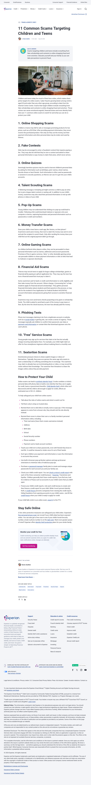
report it (50, 500)
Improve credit (71, 630)
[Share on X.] (22, 599)
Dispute (62, 586)
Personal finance (55, 648)
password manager (36, 466)
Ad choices (59, 680)
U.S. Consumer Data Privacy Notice (40, 680)
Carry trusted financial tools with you (18, 667)
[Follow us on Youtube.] (85, 670)
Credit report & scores (57, 620)
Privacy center (24, 680)
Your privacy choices (14, 673)
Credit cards (54, 630)
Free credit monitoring (74, 620)
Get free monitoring (28, 546)
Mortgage (53, 641)
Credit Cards (42, 9)
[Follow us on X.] (77, 670)
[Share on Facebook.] (19, 599)
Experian (56, 475)
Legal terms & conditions (11, 680)
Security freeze (54, 586)
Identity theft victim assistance (37, 634)
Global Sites (84, 2)
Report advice (22, 590)
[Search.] (85, 9)
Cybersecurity (22, 586)
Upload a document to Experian (37, 644)
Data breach (31, 586)
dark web (50, 520)
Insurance (59, 9)
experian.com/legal (13, 690)
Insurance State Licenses (12, 770)
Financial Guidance (72, 2)
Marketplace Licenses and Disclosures (16, 766)
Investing (53, 644)
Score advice (31, 590)
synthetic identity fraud (44, 381)
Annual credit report (73, 641)
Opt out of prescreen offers (36, 641)
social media (29, 320)
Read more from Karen (25, 577)
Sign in (79, 9)
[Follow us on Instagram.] (81, 670)
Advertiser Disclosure (78, 14)
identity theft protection (44, 522)
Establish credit (72, 634)
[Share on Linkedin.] (25, 599)
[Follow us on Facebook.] (72, 670)
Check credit (71, 627)
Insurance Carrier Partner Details (14, 773)
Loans (51, 9)
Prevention (46, 586)
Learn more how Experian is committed (51, 667)
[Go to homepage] (19, 22)
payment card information (27, 324)
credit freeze (30, 491)
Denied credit (32, 630)
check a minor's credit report (59, 472)
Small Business (17, 2)
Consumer (7, 2)
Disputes (30, 627)
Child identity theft (53, 386)
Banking (53, 627)
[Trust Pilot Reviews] (79, 665)
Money (32, 9)
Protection (24, 9)
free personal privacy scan (27, 515)
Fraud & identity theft (29, 22)
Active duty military (34, 637)
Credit (15, 9)
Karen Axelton (26, 39)
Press (54, 680)
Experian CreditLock (73, 637)
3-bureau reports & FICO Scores (77, 623)
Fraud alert (38, 586)
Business (27, 2)
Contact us (83, 680)
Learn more (31, 702)
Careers (66, 680)
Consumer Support (58, 2)
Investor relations (74, 680)
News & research (55, 651)
